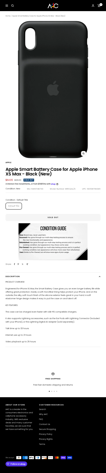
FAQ (41, 419)
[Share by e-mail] (27, 264)
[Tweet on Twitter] (22, 264)
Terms (42, 444)
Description (13, 276)
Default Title (13, 206)
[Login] (93, 5)
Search (42, 409)
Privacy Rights (46, 439)
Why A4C (43, 414)
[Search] (12, 5)
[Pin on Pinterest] (18, 264)
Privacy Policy (45, 434)
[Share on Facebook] (14, 264)
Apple (8, 162)
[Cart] (99, 5)
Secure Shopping (47, 429)
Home (8, 16)
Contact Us (44, 424)
